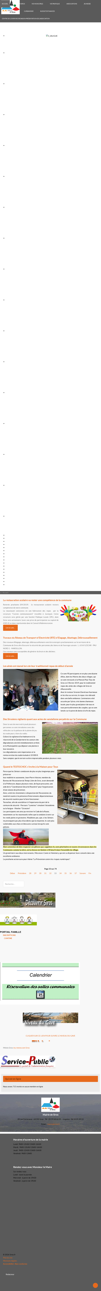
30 (40, 873)
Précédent (22, 873)
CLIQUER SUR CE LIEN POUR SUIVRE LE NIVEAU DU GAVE (50, 1036)
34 (60, 873)
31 (45, 873)
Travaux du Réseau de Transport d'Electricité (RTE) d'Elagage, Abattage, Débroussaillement (50, 637)
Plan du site (7, 1258)
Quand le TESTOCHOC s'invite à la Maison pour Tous (30, 766)
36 (70, 873)
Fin (90, 873)
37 (76, 873)
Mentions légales (10, 1261)
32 (50, 873)
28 (30, 873)
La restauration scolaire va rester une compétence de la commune (37, 600)
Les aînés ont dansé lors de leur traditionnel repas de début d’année (38, 666)
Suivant (83, 873)
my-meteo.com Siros (21, 1048)
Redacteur (10, 1274)
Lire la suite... (10, 628)
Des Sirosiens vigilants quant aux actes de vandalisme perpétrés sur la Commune (45, 719)
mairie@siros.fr (53, 1124)
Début (12, 873)
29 (35, 873)
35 (65, 873)
